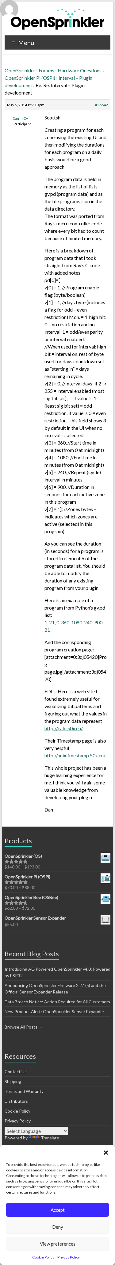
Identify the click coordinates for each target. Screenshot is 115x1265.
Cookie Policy (43, 1257)
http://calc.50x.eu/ (63, 728)
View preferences (57, 1244)
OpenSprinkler (20, 70)
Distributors (16, 1101)
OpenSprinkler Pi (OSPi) (30, 78)
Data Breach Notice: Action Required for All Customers (57, 1001)
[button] (106, 1153)
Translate (50, 1137)
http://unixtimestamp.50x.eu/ (74, 755)
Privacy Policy (68, 1257)
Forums (46, 70)
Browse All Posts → (24, 1026)
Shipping (13, 1081)
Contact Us (16, 1071)
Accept (58, 1210)
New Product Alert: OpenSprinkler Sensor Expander (54, 1011)
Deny (57, 1227)
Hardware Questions (80, 70)
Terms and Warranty (24, 1091)
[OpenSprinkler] (57, 18)
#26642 (101, 105)
